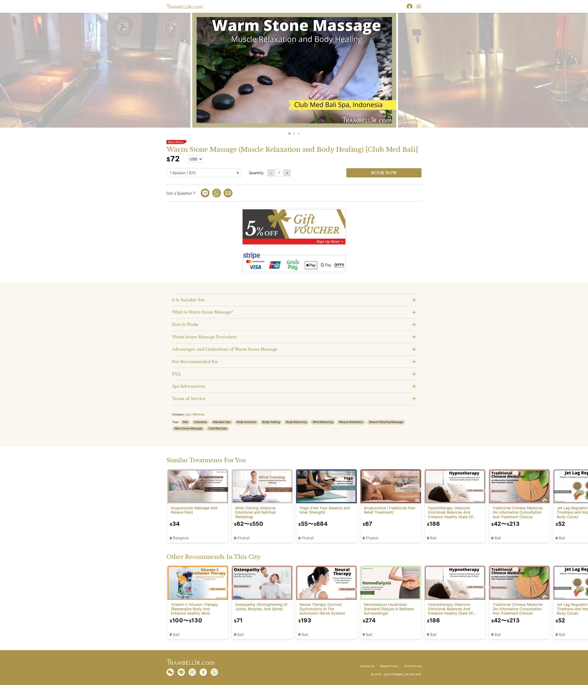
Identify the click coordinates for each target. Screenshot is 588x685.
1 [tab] (289, 133)
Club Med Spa (218, 428)
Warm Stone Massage (188, 428)
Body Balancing (296, 422)
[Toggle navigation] (418, 6)
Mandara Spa (221, 422)
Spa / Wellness (194, 414)
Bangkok (181, 538)
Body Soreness (246, 422)
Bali (185, 422)
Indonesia (200, 422)
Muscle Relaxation (351, 422)
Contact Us (367, 666)
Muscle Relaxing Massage (386, 422)
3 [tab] (299, 133)
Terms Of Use (412, 666)
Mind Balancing (323, 422)
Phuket (243, 538)
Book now (384, 173)
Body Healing (271, 422)
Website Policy (389, 666)
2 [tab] (294, 133)
